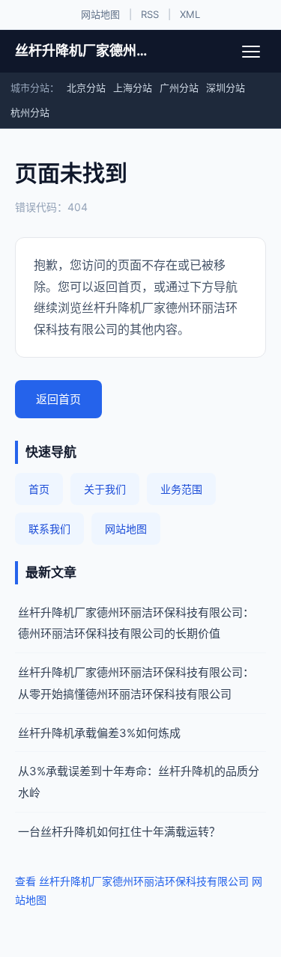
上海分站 (132, 88)
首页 (38, 489)
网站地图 (100, 14)
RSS (150, 14)
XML (190, 14)
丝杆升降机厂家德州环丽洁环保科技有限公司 (84, 50)
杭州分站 (29, 112)
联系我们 (49, 528)
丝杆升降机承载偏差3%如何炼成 (99, 733)
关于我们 (105, 489)
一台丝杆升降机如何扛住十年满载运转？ (119, 832)
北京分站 (86, 88)
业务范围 (181, 489)
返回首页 (58, 399)
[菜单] (251, 52)
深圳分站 (225, 88)
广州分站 (179, 88)
